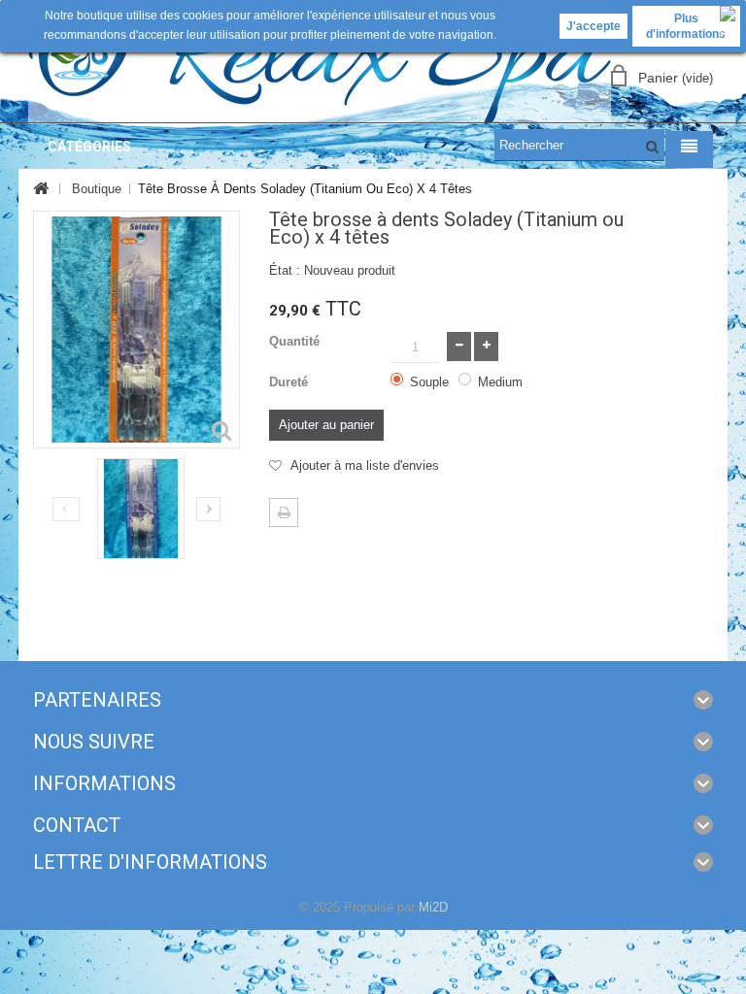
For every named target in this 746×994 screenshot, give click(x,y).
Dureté (290, 382)
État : (284, 270)
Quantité (294, 341)
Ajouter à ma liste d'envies (363, 465)
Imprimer (283, 512)
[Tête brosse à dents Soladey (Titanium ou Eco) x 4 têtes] (141, 508)
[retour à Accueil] (40, 190)
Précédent (65, 510)
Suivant (208, 509)
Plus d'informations (686, 26)
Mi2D (433, 907)
